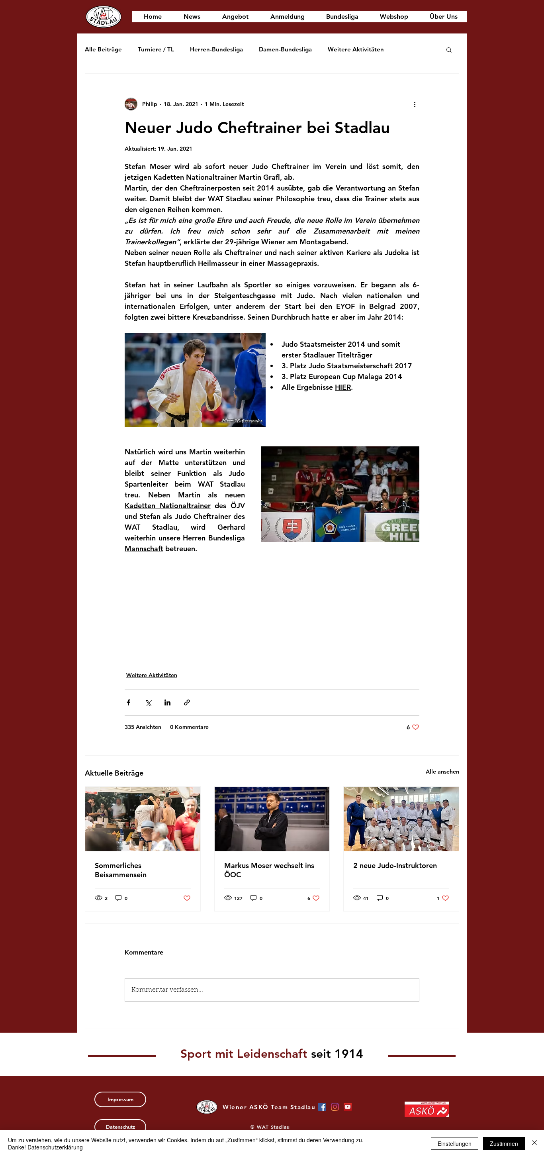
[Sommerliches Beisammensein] (142, 819)
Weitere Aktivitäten (356, 49)
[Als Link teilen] (187, 702)
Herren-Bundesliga (216, 49)
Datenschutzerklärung (55, 1147)
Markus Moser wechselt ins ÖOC (269, 870)
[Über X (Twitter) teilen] (148, 702)
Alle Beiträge (103, 49)
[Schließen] (534, 1143)
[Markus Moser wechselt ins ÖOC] (272, 819)
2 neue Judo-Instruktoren (395, 865)
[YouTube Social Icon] (348, 1107)
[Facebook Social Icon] (322, 1107)
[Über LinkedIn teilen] (167, 702)
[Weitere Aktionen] (414, 104)
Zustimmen (504, 1143)
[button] (449, 49)
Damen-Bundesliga (285, 49)
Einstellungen (455, 1143)
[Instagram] (335, 1107)
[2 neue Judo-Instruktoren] (401, 819)
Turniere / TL (156, 49)
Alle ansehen (442, 771)
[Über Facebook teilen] (128, 702)
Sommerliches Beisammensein (121, 870)
